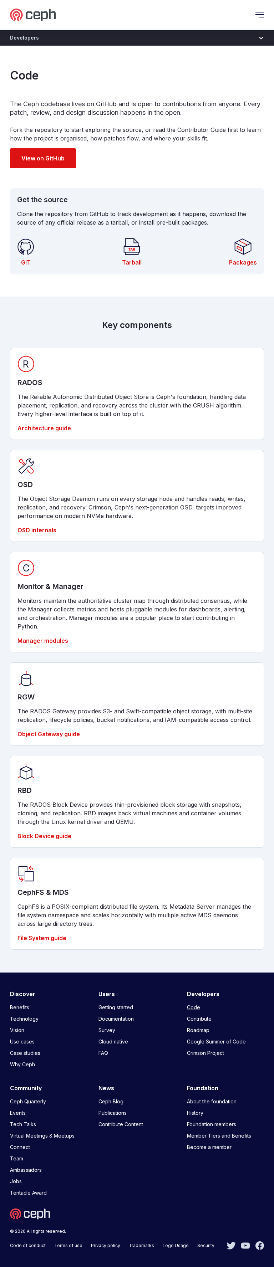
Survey (106, 1030)
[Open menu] (259, 14)
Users (106, 993)
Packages (243, 262)
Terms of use (68, 1245)
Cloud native (113, 1041)
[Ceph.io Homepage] (33, 15)
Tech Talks (23, 1124)
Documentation (116, 1019)
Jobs (16, 1181)
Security (205, 1245)
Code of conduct (28, 1245)
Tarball (132, 262)
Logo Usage (176, 1245)
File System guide (41, 938)
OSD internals (36, 530)
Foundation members (211, 1124)
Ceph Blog (110, 1101)
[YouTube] (245, 1244)
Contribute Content (120, 1124)
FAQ (103, 1053)
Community (26, 1088)
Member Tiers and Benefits (219, 1136)
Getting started (115, 1007)
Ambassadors (26, 1170)
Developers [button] (24, 38)
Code (193, 1007)
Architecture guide (44, 428)
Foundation (202, 1088)
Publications (112, 1113)
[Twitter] (231, 1244)
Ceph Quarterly (28, 1101)
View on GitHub (43, 158)
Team (16, 1158)
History (195, 1113)
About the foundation (212, 1101)
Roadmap (198, 1030)
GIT (26, 262)
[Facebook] (259, 1244)
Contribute (199, 1019)
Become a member (209, 1147)
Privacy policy (105, 1245)
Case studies (25, 1053)
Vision (17, 1030)
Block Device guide (44, 836)
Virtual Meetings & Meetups (42, 1136)
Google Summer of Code (216, 1041)
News (106, 1088)
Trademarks (141, 1245)
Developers (203, 993)
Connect (20, 1147)
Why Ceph (22, 1064)
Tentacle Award (28, 1193)
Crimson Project (205, 1053)
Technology (24, 1019)
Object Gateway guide (48, 734)
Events (18, 1113)
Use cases (22, 1041)
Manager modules (42, 640)
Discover (22, 993)
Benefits (19, 1007)
